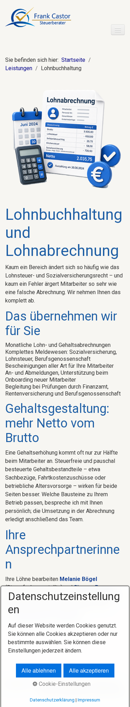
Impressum (89, 699)
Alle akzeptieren (89, 670)
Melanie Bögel (78, 579)
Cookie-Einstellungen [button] (63, 684)
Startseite (73, 60)
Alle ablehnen (38, 670)
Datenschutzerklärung (52, 699)
